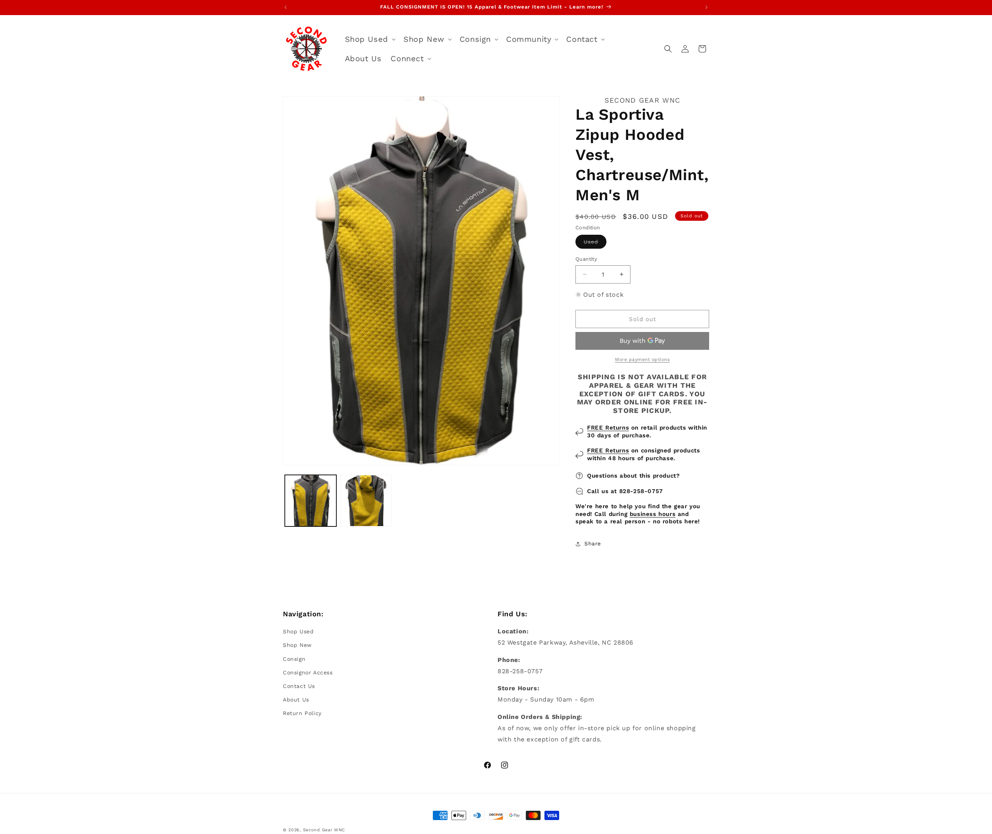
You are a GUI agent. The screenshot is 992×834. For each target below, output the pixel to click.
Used (595, 243)
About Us (296, 699)
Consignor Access (308, 672)
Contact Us (299, 686)
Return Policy (302, 713)
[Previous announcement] (285, 7)
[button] (369, 39)
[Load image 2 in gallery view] (366, 500)
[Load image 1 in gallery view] (310, 500)
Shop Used (298, 631)
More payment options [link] (642, 359)
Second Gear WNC (324, 829)
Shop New (297, 645)
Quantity (586, 259)
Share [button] (592, 543)
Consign (294, 659)
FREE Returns (608, 427)
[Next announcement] (706, 7)
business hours (652, 514)
